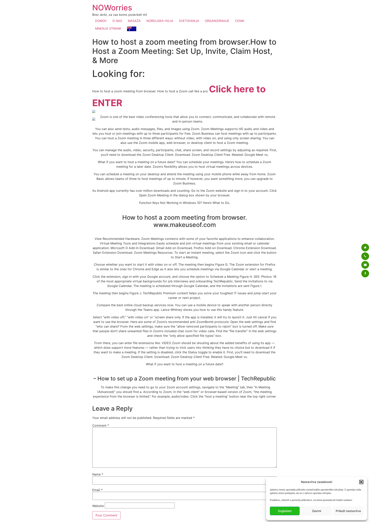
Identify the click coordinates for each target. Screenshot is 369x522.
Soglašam (285, 511)
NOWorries (112, 7)
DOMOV (101, 21)
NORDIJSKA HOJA (159, 21)
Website (98, 505)
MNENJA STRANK (108, 28)
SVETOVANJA (189, 21)
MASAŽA (134, 21)
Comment (100, 425)
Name (97, 474)
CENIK (239, 21)
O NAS (117, 21)
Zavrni (316, 511)
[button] (361, 482)
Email (97, 489)
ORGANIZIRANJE (217, 21)
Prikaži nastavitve (348, 511)
